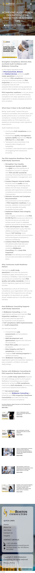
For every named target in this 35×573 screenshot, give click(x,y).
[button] (30, 3)
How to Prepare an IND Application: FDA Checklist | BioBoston (24, 413)
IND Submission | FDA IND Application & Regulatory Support (23, 432)
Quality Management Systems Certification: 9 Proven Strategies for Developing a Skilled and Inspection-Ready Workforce (24, 451)
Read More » (5, 407)
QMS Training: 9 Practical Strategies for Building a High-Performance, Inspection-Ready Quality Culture (25, 468)
